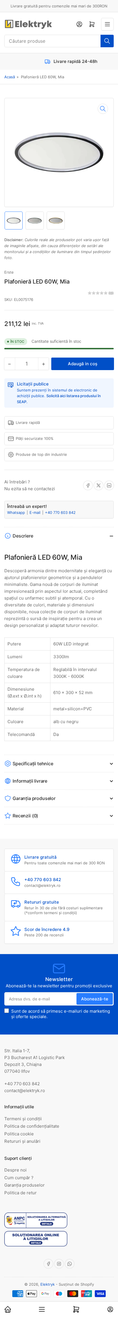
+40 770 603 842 (60, 512)
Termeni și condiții (23, 1118)
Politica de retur (20, 1192)
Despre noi (15, 1170)
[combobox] (59, 41)
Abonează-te (94, 999)
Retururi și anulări (22, 1141)
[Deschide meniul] (107, 24)
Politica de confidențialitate (31, 1126)
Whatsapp (16, 512)
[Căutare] (107, 41)
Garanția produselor (24, 1185)
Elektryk (47, 1284)
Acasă (9, 77)
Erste (9, 272)
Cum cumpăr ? (19, 1177)
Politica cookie (19, 1134)
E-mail (36, 512)
